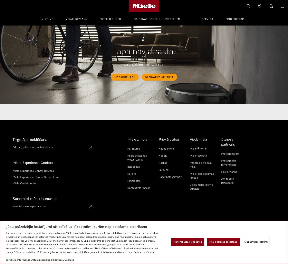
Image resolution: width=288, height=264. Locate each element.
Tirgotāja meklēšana (30, 140)
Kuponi (163, 155)
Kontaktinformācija (138, 188)
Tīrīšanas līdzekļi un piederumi (157, 19)
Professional (236, 19)
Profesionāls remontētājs (228, 163)
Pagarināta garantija (170, 177)
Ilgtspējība (133, 166)
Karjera (131, 174)
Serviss (207, 19)
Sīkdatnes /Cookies (62, 260)
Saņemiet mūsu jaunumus (35, 199)
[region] (144, 242)
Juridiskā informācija (18, 260)
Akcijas (163, 163)
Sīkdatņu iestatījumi (256, 242)
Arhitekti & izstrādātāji (228, 181)
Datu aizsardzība (40, 260)
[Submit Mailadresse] (90, 207)
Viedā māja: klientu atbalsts (201, 187)
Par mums (133, 148)
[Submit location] (90, 148)
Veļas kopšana (76, 19)
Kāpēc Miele (166, 148)
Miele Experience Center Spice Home (36, 177)
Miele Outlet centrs (25, 183)
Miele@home (198, 148)
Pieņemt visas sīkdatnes (187, 242)
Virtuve (47, 19)
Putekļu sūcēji (110, 19)
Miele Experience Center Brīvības (33, 171)
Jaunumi (163, 170)
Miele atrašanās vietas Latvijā (137, 157)
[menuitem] (49, 19)
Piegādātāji (133, 181)
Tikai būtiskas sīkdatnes (223, 242)
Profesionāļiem (230, 154)
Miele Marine (229, 172)
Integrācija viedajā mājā (201, 165)
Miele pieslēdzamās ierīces (202, 176)
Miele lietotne (198, 155)
